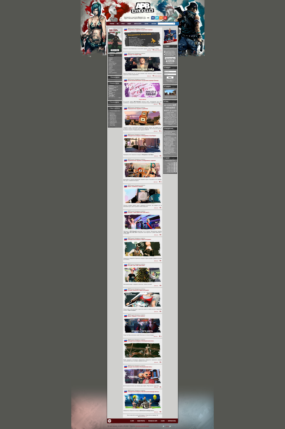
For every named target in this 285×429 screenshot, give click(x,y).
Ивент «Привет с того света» (136, 316)
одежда (171, 117)
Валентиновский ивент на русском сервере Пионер (143, 80)
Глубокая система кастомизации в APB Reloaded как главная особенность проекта (168, 143)
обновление (167, 117)
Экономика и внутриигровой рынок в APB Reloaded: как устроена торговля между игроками (170, 138)
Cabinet (110, 59)
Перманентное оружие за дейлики (138, 108)
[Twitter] (157, 19)
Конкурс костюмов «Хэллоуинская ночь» (140, 366)
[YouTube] (165, 19)
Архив (167, 158)
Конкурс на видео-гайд (134, 54)
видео (169, 115)
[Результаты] (170, 62)
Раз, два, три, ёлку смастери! (136, 265)
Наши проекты (115, 108)
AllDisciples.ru (113, 119)
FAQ (110, 60)
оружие (166, 118)
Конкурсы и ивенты (140, 28)
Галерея (111, 65)
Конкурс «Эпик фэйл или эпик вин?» (138, 212)
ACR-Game (112, 123)
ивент (172, 115)
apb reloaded (168, 105)
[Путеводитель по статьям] (115, 53)
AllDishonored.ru (113, 122)
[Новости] (174, 163)
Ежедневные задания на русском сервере (140, 29)
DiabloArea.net (113, 117)
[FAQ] (117, 23)
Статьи (110, 71)
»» (146, 416)
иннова (175, 115)
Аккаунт (168, 67)
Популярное (112, 70)
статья (175, 122)
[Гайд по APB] (115, 47)
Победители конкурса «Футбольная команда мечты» (143, 391)
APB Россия (131, 28)
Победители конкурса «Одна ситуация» (139, 239)
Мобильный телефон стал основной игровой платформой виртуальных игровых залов (169, 152)
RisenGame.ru (113, 118)
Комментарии (114, 83)
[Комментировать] (153, 50)
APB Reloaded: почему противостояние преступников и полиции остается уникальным (169, 147)
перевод (170, 118)
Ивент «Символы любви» (135, 186)
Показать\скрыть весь (115, 110)
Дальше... (149, 50)
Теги (166, 101)
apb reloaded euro (170, 107)
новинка (173, 116)
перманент (174, 118)
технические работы (167, 123)
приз (169, 119)
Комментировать (158, 50)
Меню (112, 55)
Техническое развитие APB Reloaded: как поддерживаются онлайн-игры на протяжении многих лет (170, 133)
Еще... (120, 97)
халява (172, 123)
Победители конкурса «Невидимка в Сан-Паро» (142, 135)
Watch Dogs (112, 125)
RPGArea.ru (112, 113)
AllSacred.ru (112, 114)
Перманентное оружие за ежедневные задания (142, 160)
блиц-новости (166, 115)
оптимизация (174, 117)
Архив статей (112, 64)
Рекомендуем (114, 102)
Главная (111, 57)
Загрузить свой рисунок (170, 96)
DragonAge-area (113, 121)
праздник (165, 119)
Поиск (110, 68)
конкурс (170, 116)
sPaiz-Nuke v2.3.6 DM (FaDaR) (142, 426)
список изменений (169, 122)
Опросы (111, 67)
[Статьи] (176, 163)
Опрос (167, 46)
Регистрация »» (170, 81)
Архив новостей (112, 63)
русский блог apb (173, 119)
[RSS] (161, 19)
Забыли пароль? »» (170, 79)
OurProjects (111, 61)
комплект (166, 116)
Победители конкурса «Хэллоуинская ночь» (141, 341)
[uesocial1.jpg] (170, 94)
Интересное (169, 128)
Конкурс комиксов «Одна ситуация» (138, 290)
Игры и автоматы (113, 72)
